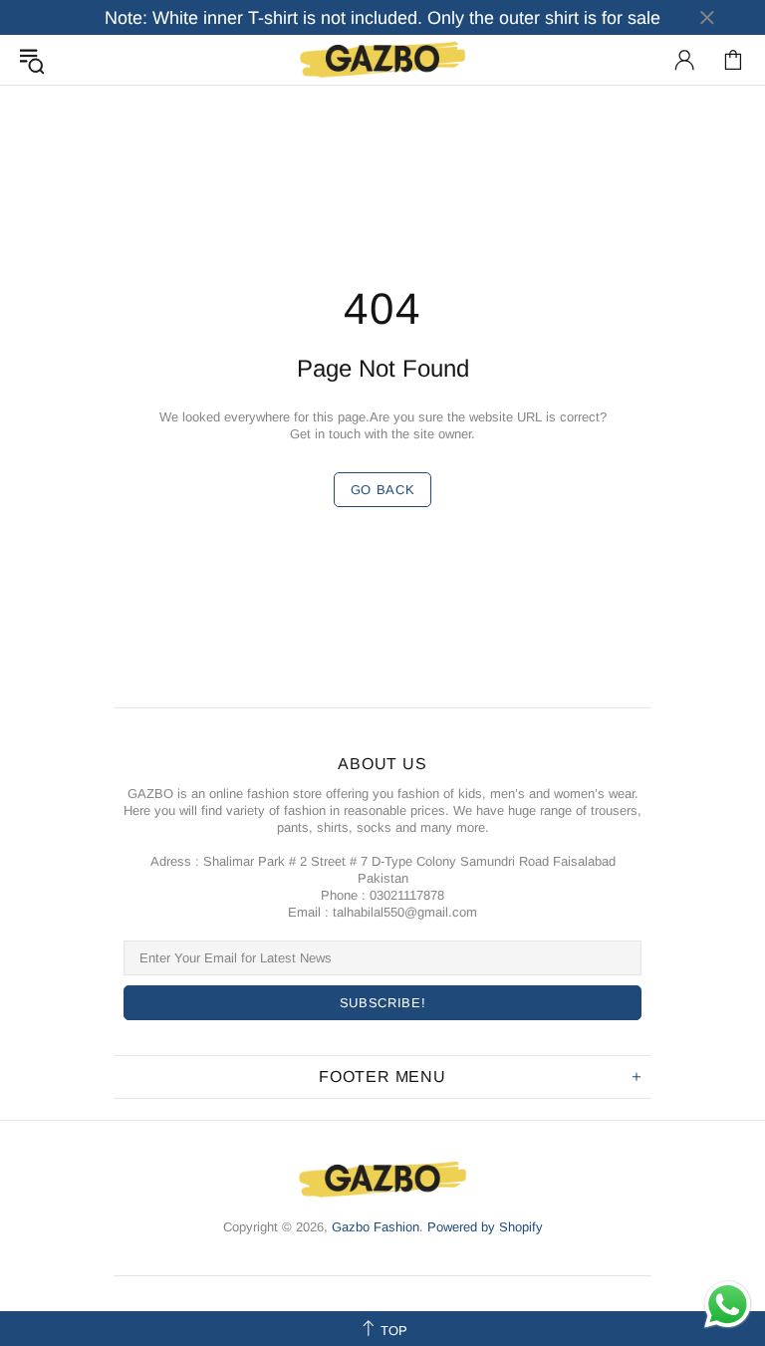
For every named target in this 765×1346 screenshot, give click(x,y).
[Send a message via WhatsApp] (727, 1304)
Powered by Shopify (485, 1226)
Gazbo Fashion (382, 59)
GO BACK (383, 489)
